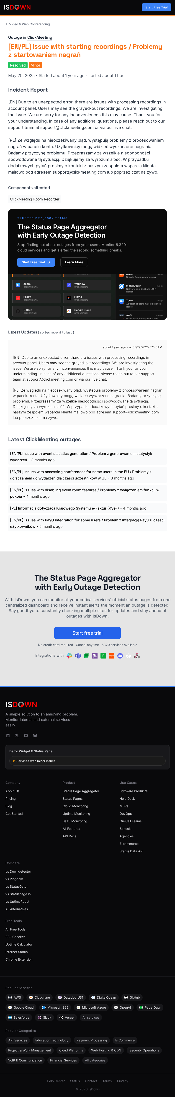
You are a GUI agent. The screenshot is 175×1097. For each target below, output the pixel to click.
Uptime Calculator (18, 944)
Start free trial (87, 633)
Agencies (127, 836)
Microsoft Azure (94, 1007)
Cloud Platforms (71, 1050)
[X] (17, 735)
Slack (47, 1017)
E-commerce (129, 844)
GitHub (135, 997)
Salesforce (21, 1017)
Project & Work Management (29, 1050)
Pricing (10, 798)
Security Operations (144, 1050)
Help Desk (127, 798)
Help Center (56, 1081)
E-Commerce (125, 1040)
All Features (71, 828)
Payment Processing (92, 1040)
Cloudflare (42, 997)
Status (75, 1081)
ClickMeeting (39, 37)
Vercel (69, 1017)
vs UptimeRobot (17, 901)
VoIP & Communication (25, 1060)
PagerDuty (153, 1007)
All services (90, 1017)
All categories (95, 1060)
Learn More (74, 262)
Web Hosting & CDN (106, 1050)
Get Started (14, 813)
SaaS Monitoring (75, 821)
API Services (17, 1040)
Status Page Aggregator (81, 791)
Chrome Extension (18, 959)
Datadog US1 (73, 997)
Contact (91, 1081)
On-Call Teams (131, 821)
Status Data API (131, 851)
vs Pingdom (14, 879)
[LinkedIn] (7, 735)
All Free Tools (15, 929)
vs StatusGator (16, 886)
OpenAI (125, 1007)
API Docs (69, 836)
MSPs (124, 806)
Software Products (133, 791)
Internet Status (16, 952)
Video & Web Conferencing (29, 24)
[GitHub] (26, 735)
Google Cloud (24, 1007)
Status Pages (72, 798)
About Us (12, 791)
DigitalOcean (106, 997)
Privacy (122, 1081)
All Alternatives (16, 909)
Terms (107, 1081)
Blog (8, 806)
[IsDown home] (17, 7)
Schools (125, 828)
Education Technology (51, 1040)
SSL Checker (15, 937)
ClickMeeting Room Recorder (34, 199)
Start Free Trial (156, 7)
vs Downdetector (18, 871)
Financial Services (63, 1060)
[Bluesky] (35, 735)
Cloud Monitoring (75, 806)
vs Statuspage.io (18, 894)
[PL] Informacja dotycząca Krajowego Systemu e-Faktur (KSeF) (64, 508)
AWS (17, 997)
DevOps (126, 813)
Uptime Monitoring (76, 813)
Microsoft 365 (57, 1007)
